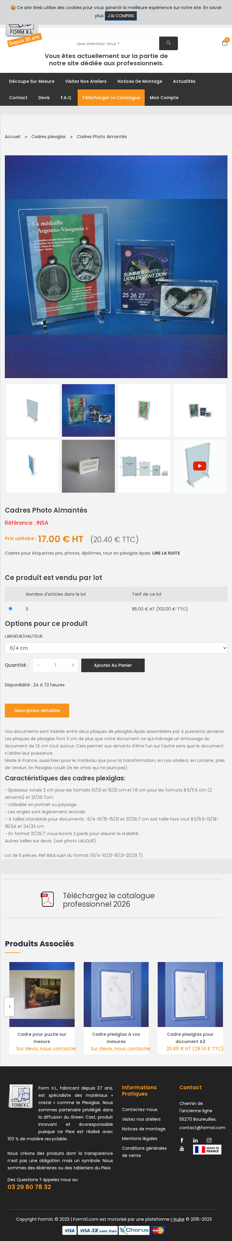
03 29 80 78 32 (29, 1187)
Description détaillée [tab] (37, 711)
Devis (44, 98)
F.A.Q (66, 98)
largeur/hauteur (24, 636)
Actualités (184, 81)
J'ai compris (121, 16)
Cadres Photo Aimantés (102, 137)
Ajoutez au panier (113, 665)
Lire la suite (166, 553)
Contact (18, 98)
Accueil (13, 137)
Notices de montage (140, 81)
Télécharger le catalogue (111, 98)
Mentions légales (139, 1139)
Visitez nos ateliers (86, 81)
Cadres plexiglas (49, 137)
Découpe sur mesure (31, 81)
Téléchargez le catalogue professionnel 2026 (109, 900)
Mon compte (164, 98)
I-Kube (178, 1219)
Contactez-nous (139, 1110)
